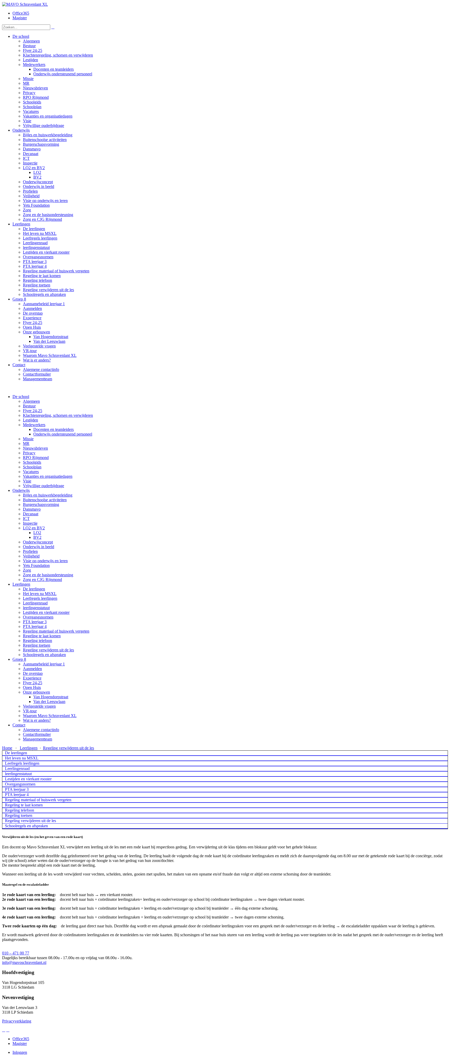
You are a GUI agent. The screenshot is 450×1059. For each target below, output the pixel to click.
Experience (32, 678)
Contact (18, 725)
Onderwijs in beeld (38, 546)
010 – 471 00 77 (15, 953)
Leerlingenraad (35, 603)
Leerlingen (21, 584)
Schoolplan (32, 467)
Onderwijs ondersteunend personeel (62, 434)
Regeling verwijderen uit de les (48, 650)
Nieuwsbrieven (35, 448)
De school (20, 396)
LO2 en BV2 (34, 528)
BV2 (37, 537)
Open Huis (32, 687)
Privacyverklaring (16, 1021)
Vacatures (31, 471)
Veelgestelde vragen (39, 706)
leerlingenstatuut (36, 607)
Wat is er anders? (37, 720)
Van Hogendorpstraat (50, 697)
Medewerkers (34, 425)
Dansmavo (32, 509)
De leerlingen (34, 589)
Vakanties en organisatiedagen (47, 476)
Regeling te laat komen (42, 636)
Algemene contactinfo (41, 729)
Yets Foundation (36, 565)
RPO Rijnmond (36, 457)
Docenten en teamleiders (53, 429)
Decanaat (30, 514)
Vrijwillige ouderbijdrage (43, 485)
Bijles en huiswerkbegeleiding (47, 495)
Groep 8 (19, 659)
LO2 (37, 532)
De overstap (33, 673)
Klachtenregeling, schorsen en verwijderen (58, 415)
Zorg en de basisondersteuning (48, 575)
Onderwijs (21, 490)
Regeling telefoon (37, 640)
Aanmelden (32, 668)
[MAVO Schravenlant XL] (25, 4)
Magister (19, 18)
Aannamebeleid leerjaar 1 (44, 664)
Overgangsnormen (38, 617)
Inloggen (19, 1052)
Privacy (29, 453)
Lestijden (30, 420)
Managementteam (37, 739)
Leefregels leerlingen (40, 598)
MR (26, 443)
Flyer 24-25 (32, 410)
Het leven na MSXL (40, 593)
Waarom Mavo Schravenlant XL (50, 715)
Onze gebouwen (36, 692)
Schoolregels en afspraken (44, 654)
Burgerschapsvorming (41, 504)
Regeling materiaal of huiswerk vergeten (56, 631)
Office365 (20, 13)
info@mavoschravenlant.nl (24, 962)
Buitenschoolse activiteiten (45, 500)
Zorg (27, 570)
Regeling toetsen (36, 645)
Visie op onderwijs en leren (45, 561)
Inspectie (30, 523)
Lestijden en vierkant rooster (46, 612)
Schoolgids (32, 462)
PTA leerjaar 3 (35, 622)
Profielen (30, 551)
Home (7, 748)
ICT (26, 518)
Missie (28, 439)
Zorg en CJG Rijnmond (42, 579)
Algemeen (31, 401)
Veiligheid (31, 556)
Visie (27, 481)
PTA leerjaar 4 (35, 626)
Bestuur (29, 406)
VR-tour (30, 711)
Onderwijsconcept (38, 542)
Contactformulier (37, 734)
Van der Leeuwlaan (49, 701)
